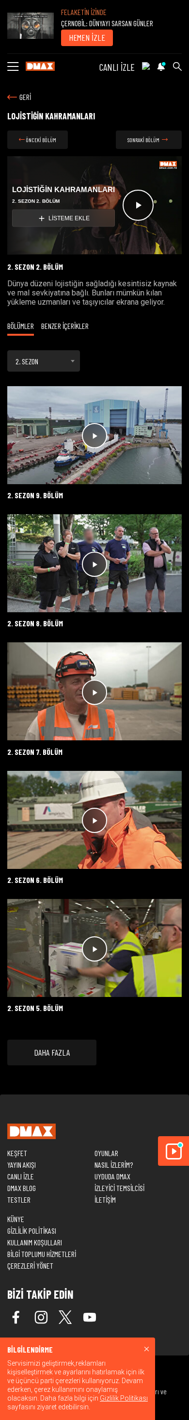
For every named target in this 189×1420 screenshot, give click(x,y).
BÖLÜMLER (20, 325)
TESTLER (19, 1199)
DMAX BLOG (21, 1187)
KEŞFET (17, 1153)
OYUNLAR (106, 1153)
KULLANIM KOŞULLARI (34, 1242)
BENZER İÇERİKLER (65, 325)
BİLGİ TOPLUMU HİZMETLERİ (41, 1253)
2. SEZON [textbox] (27, 361)
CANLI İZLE (117, 67)
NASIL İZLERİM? (113, 1164)
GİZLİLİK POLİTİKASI (31, 1230)
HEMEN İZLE (87, 37)
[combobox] (43, 361)
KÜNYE (15, 1219)
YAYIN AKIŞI (21, 1164)
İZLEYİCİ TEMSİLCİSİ (119, 1187)
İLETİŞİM (105, 1199)
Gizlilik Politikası (124, 1398)
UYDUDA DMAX (112, 1176)
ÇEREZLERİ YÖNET (30, 1265)
